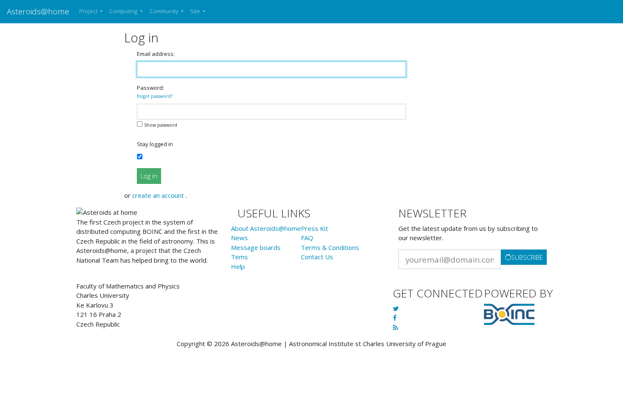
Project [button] (89, 11)
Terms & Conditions (330, 247)
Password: (154, 92)
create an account (159, 195)
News (239, 237)
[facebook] (395, 317)
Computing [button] (124, 11)
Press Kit (314, 228)
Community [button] (165, 11)
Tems (239, 256)
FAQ (307, 237)
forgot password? (154, 96)
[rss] (395, 327)
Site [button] (195, 11)
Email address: (156, 54)
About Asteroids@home (266, 228)
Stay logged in (155, 144)
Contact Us (317, 256)
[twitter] (396, 308)
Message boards (256, 247)
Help (238, 266)
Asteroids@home (38, 11)
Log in (149, 176)
